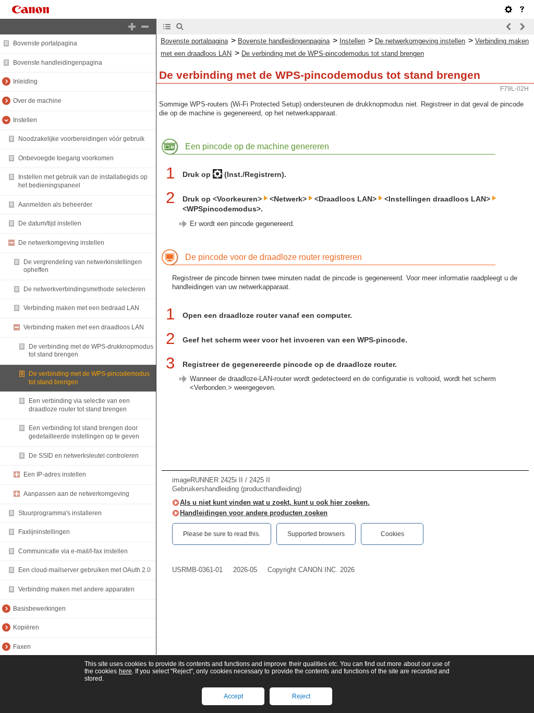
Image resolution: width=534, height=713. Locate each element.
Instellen (25, 120)
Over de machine (37, 100)
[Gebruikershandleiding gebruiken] (522, 9)
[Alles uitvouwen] (132, 26)
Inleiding (25, 81)
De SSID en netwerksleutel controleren (84, 455)
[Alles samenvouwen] (145, 26)
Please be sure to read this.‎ (221, 534)
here (125, 671)
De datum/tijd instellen (49, 223)
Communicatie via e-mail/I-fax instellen (73, 551)
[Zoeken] (180, 26)
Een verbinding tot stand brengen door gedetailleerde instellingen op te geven (84, 432)
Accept (233, 696)
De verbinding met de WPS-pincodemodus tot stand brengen (332, 53)
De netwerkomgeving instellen (61, 242)
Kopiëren (26, 627)
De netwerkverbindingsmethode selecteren (84, 289)
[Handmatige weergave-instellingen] (508, 9)
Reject (301, 696)
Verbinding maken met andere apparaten (76, 589)
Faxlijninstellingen (44, 532)
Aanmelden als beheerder (55, 204)
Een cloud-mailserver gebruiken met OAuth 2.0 (84, 570)
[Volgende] (522, 26)
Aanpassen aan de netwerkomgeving (76, 493)
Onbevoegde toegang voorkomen (66, 158)
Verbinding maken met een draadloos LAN (83, 327)
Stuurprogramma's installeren (60, 513)
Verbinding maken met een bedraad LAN (81, 308)
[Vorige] (509, 26)
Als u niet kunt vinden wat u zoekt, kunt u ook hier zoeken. (275, 502)
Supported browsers (316, 534)
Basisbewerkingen (39, 608)
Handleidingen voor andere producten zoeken (253, 513)
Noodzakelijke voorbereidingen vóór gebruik (81, 138)
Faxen (22, 646)
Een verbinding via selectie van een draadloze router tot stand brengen (79, 405)
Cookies (392, 534)
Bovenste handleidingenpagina (57, 62)
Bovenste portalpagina (45, 43)
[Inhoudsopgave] (167, 26)
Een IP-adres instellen (54, 474)
